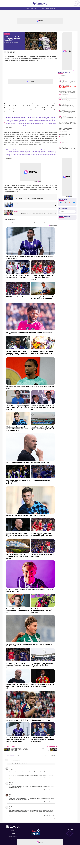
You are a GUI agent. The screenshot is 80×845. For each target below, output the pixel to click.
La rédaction (13, 833)
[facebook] (5, 52)
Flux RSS (13, 839)
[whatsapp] (11, 52)
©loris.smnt (55, 32)
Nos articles (34, 8)
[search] (74, 211)
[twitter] (8, 52)
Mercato (42, 8)
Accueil (27, 8)
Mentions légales (13, 836)
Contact (13, 830)
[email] (14, 52)
